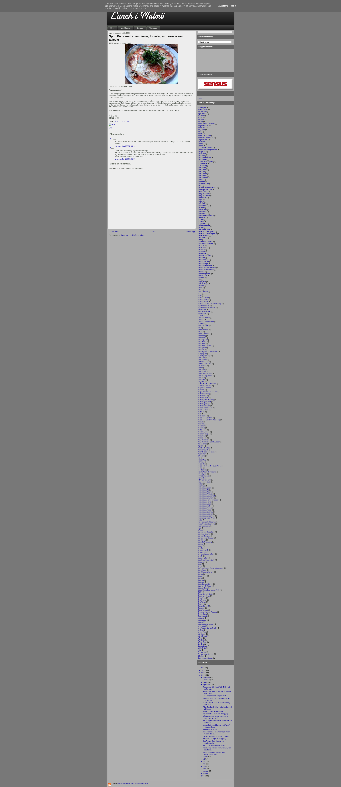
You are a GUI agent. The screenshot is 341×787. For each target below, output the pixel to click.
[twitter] (112, 124)
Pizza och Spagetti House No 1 (209, 466)
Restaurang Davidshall (206, 496)
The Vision (202, 602)
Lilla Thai (201, 378)
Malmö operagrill (204, 404)
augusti (205, 757)
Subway (201, 580)
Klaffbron (201, 324)
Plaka (200, 468)
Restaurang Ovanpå (205, 512)
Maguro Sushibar (204, 388)
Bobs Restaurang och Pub (207, 150)
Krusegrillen (202, 348)
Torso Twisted (203, 610)
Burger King (202, 166)
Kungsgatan (202, 354)
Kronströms (202, 342)
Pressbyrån (202, 474)
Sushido (201, 582)
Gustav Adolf (202, 276)
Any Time (201, 130)
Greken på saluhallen (206, 270)
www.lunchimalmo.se (141, 783)
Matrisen (201, 412)
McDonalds (202, 416)
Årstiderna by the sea (205, 654)
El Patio (201, 220)
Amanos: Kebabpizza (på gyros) (214, 739)
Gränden (201, 272)
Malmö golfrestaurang (206, 400)
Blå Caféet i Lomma (205, 148)
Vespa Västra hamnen (206, 624)
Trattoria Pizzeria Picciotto (207, 612)
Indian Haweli (203, 302)
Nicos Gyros (202, 444)
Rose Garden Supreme (206, 524)
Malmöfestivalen (204, 406)
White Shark (202, 642)
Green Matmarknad (205, 266)
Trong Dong (202, 614)
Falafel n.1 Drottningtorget (207, 234)
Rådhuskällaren (204, 526)
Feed (200, 240)
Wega (200, 638)
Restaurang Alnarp (205, 492)
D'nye (200, 200)
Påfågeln (201, 478)
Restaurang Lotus (204, 504)
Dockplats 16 (203, 214)
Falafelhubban (203, 236)
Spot (127, 121)
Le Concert (202, 372)
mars (204, 769)
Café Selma (202, 176)
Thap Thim (202, 598)
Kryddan (201, 350)
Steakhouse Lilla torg (205, 572)
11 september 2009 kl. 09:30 (125, 159)
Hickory (201, 286)
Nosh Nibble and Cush (206, 452)
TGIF (200, 592)
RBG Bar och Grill (204, 480)
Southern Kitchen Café (206, 560)
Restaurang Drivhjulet (206, 498)
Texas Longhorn (204, 596)
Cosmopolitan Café (205, 190)
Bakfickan (201, 142)
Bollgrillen (201, 152)
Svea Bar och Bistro (205, 584)
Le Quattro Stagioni (205, 374)
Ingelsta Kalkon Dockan (206, 308)
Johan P (201, 320)
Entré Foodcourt (204, 226)
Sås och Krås (203, 588)
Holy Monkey (203, 292)
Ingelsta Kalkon (203, 306)
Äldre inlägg (190, 232)
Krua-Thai (201, 344)
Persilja (201, 462)
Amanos (201, 120)
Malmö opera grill (204, 402)
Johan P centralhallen (206, 322)
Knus (200, 328)
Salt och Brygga (204, 536)
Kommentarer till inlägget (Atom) (133, 235)
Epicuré (201, 228)
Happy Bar (202, 282)
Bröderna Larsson (204, 158)
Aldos (200, 118)
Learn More (223, 6)
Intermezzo (202, 310)
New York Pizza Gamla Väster (209, 442)
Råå (199, 528)
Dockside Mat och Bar (206, 216)
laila (199, 650)
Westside (201, 640)
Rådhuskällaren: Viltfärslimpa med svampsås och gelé (215, 717)
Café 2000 (202, 168)
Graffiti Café (202, 254)
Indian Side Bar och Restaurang (209, 304)
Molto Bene (202, 430)
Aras (199, 132)
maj (204, 764)
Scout (200, 546)
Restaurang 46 (203, 490)
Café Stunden (203, 178)
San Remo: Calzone (210, 729)
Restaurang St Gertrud (206, 516)
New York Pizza (203, 440)
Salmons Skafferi (204, 534)
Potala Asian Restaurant (207, 472)
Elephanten (202, 224)
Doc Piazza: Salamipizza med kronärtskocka (213, 742)
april (204, 766)
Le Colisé (201, 370)
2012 (202, 668)
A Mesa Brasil (203, 110)
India (200, 296)
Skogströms (202, 552)
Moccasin (201, 426)
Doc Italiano (202, 210)
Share (111, 128)
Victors (200, 630)
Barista (200, 146)
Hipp (200, 290)
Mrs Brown (202, 436)
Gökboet (201, 278)
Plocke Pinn (202, 470)
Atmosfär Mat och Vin (205, 138)
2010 (202, 673)
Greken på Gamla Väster (207, 268)
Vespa (200, 622)
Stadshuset (202, 570)
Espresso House (204, 230)
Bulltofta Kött (202, 164)
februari (205, 771)
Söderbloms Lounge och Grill (208, 590)
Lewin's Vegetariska (205, 376)
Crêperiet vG (202, 192)
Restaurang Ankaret (205, 494)
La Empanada (203, 362)
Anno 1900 (202, 128)
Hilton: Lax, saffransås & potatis (214, 745)
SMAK (200, 530)
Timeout (201, 604)
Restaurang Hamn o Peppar (208, 500)
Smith (200, 556)
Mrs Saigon (202, 438)
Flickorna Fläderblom (205, 244)
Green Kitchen (203, 260)
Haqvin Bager (203, 284)
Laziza (200, 368)
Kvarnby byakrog (204, 356)
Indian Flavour (203, 300)
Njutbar (200, 446)
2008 (202, 776)
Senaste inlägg (114, 232)
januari (205, 773)
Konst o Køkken (203, 334)
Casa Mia (201, 182)
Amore (200, 122)
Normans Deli (203, 450)
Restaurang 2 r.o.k (204, 488)
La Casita (201, 358)
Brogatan (201, 156)
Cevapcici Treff (203, 184)
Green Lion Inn (203, 262)
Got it (233, 6)
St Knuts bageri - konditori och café (210, 568)
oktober (205, 682)
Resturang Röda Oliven (206, 518)
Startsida (153, 232)
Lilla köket (201, 380)
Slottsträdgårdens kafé (206, 554)
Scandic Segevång (205, 542)
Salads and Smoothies (206, 532)
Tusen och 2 (202, 616)
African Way (202, 112)
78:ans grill (202, 108)
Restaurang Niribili (205, 508)
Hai (199, 280)
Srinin (200, 566)
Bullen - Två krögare (205, 162)
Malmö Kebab (203, 398)
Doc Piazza (202, 212)
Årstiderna (202, 652)
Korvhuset (201, 338)
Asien (200, 134)
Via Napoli (202, 626)
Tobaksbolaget (203, 606)
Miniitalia (201, 424)
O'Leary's (201, 456)
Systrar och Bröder (205, 586)
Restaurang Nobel (204, 510)
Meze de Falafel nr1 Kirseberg (209, 420)
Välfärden (201, 634)
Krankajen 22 (203, 340)
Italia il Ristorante (204, 312)
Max (199, 414)
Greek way (202, 258)
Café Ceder (202, 170)
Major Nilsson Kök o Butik (207, 392)
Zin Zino (201, 644)
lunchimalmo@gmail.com (125, 783)
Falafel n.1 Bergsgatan (206, 232)
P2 (199, 458)
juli (204, 759)
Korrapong (202, 336)
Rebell (200, 484)
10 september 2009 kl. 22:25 (125, 146)
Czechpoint (202, 198)
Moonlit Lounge (203, 432)
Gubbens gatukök (204, 274)
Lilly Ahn (201, 382)
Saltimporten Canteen (206, 538)
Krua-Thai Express (205, 346)
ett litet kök (202, 648)
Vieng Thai (202, 632)
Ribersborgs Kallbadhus (207, 522)
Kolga (200, 332)
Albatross (201, 116)
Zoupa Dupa (202, 646)
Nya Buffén (202, 454)
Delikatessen (203, 206)
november (206, 680)
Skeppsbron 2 (203, 550)
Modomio (201, 428)
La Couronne (203, 360)
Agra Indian (202, 114)
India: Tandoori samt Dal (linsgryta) (215, 714)
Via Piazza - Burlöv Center (207, 628)
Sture (200, 578)
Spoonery (201, 562)
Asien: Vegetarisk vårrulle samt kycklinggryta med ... (214, 753)
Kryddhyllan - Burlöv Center (208, 352)
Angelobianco (203, 126)
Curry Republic (203, 194)
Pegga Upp (202, 460)
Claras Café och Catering (207, 188)
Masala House (203, 410)
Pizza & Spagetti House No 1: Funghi (216, 736)
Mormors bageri (204, 434)
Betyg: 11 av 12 (120, 121)
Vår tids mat (202, 636)
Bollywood (202, 154)
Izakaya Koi (202, 314)
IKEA (200, 294)
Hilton (200, 288)
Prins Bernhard (203, 476)
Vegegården (202, 620)
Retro (200, 520)
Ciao (200, 186)
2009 (202, 675)
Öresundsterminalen (205, 658)
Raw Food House (204, 482)
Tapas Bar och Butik (205, 594)
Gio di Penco (202, 248)
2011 (202, 670)
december (206, 677)
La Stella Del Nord (204, 364)
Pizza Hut (201, 464)
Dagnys (201, 202)
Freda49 (201, 246)
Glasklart (201, 250)
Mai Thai (201, 390)
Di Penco (201, 208)
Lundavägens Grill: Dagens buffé (215, 696)
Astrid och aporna (204, 136)
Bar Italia (201, 144)
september (206, 685)
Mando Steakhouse (205, 408)
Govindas (201, 252)
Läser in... (201, 98)
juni (204, 761)
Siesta (200, 548)
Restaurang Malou (205, 506)
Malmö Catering (204, 394)
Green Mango (203, 264)
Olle (110, 139)
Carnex (200, 180)
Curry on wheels (204, 196)
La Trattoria (202, 366)
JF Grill (200, 316)
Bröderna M (202, 160)
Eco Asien (201, 218)
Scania (200, 544)
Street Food (202, 576)
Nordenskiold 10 (204, 448)
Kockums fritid (203, 330)
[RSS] (109, 785)
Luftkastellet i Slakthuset (207, 384)
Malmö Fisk (202, 396)
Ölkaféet (201, 656)
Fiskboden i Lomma (205, 242)
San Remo (202, 540)
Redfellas (201, 486)
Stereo (200, 574)
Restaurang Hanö (204, 502)
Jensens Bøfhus (204, 318)
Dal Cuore (202, 204)
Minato (200, 422)
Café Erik (201, 172)
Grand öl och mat (204, 256)
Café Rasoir (202, 174)
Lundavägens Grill (204, 386)
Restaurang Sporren (205, 514)
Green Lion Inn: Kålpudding (213, 711)
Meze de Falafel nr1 (205, 418)
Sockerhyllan (203, 558)
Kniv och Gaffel (203, 326)
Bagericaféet (202, 140)
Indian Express (203, 298)
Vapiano (201, 618)
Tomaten (201, 608)
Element (201, 222)
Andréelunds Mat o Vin (206, 124)
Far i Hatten (202, 238)
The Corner (202, 600)
